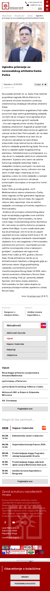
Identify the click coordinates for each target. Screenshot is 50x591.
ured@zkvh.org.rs (10, 538)
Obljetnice (12, 355)
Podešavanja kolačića (25, 584)
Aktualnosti (19, 16)
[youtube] (15, 522)
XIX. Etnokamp (9, 401)
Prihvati (25, 577)
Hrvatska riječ (34, 296)
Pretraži (33, 8)
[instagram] (23, 522)
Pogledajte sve (25, 409)
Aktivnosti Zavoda (16, 333)
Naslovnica (6, 16)
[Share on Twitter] (45, 84)
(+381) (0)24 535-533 (35, 2)
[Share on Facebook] (42, 84)
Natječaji (11, 349)
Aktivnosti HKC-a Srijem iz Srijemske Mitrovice (20, 393)
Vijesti (30, 16)
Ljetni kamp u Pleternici (14, 381)
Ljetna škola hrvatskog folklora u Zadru (22, 387)
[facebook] (6, 522)
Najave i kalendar (15, 344)
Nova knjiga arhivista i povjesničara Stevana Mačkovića (20, 374)
